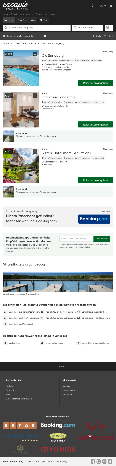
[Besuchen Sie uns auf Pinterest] (104, 461)
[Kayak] (20, 425)
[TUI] (95, 425)
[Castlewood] (20, 449)
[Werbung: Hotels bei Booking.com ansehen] (94, 219)
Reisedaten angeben (95, 83)
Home (5, 14)
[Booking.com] (58, 425)
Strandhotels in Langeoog (47, 14)
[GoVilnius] (58, 449)
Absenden (102, 238)
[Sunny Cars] (58, 437)
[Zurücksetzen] (68, 28)
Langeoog (29, 14)
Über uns (66, 386)
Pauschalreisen (29, 20)
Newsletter (11, 390)
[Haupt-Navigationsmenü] (111, 6)
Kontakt (9, 386)
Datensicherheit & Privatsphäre (19, 398)
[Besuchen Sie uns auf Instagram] (99, 461)
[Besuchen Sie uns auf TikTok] (110, 461)
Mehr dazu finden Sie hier (80, 247)
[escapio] (16, 5)
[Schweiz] (95, 437)
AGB (8, 394)
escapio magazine (70, 390)
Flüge (45, 20)
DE (101, 5)
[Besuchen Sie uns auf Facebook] (93, 461)
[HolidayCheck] (20, 437)
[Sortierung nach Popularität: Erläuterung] (45, 36)
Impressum (67, 394)
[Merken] (35, 54)
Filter (110, 36)
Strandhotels (16, 14)
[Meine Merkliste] (87, 6)
